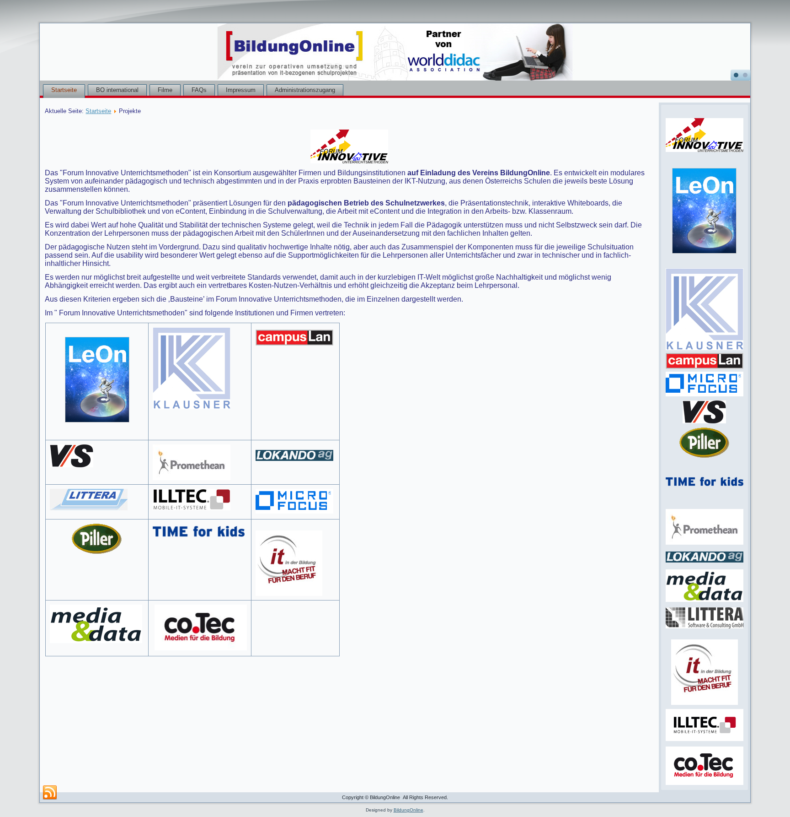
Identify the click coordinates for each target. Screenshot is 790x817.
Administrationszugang (305, 90)
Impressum (241, 90)
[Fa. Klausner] (199, 368)
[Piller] (97, 541)
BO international (117, 90)
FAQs (199, 90)
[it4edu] (704, 704)
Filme (165, 90)
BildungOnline (408, 809)
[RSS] (50, 792)
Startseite (64, 90)
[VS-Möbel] (97, 455)
